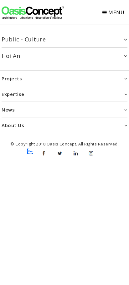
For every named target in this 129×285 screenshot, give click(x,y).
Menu (116, 12)
